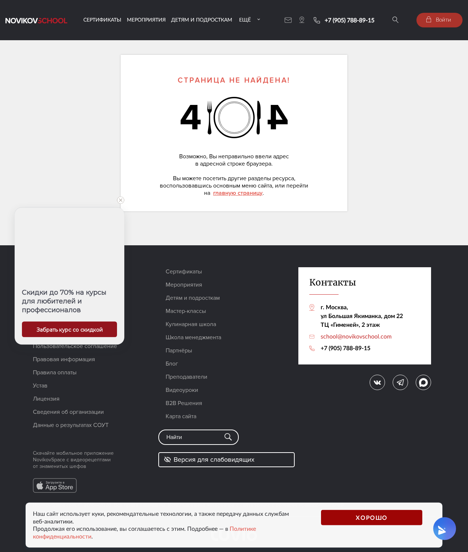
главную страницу (238, 193)
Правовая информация (64, 359)
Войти (442, 19)
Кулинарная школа (191, 324)
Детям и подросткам (201, 19)
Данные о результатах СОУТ (71, 425)
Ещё (245, 19)
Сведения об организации (68, 412)
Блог (172, 363)
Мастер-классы (186, 311)
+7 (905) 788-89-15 (349, 20)
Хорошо (372, 517)
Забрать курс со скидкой (70, 329)
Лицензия (46, 398)
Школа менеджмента (193, 337)
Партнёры (179, 350)
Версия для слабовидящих (214, 459)
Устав (40, 385)
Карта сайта (181, 416)
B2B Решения (184, 403)
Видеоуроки (182, 390)
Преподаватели (186, 377)
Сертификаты (102, 19)
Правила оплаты (54, 372)
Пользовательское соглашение (75, 346)
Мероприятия (146, 19)
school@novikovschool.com (356, 336)
